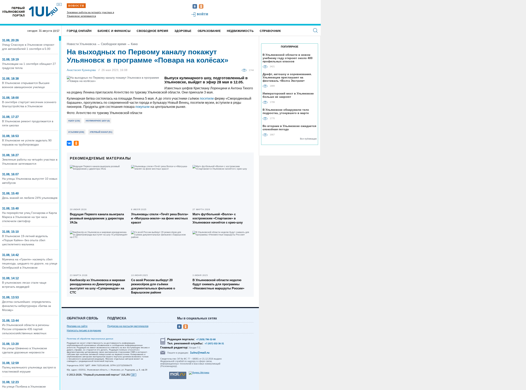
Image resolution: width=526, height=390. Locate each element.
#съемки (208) (76, 132)
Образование (209, 31)
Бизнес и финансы (114, 31)
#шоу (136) (74, 121)
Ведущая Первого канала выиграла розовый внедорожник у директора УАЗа (97, 218)
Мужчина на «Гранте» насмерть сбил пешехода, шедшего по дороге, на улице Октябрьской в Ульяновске (29, 263)
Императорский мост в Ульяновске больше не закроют (288, 95)
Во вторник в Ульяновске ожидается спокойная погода (289, 127)
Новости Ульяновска (81, 44)
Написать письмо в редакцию (84, 330)
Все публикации (308, 138)
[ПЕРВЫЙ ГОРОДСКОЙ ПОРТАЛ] (13, 11)
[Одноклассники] (76, 143)
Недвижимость (240, 31)
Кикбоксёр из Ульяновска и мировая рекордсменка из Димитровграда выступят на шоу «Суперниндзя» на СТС (97, 286)
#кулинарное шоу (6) (98, 121)
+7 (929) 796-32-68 (206, 339)
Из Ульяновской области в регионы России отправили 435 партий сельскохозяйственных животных (25, 329)
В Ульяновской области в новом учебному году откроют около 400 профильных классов (288, 58)
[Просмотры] (245, 70)
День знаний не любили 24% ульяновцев (29, 197)
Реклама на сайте (77, 326)
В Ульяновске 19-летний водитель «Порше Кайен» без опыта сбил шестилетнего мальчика (25, 240)
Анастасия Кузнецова (81, 70)
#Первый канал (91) (101, 132)
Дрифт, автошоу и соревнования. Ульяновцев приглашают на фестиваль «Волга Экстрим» (287, 77)
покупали (142, 106)
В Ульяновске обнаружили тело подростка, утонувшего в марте (286, 111)
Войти (203, 14)
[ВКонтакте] (69, 143)
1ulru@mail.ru (200, 352)
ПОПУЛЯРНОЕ (289, 46)
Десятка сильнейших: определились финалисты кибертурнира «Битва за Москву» (26, 306)
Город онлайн (79, 31)
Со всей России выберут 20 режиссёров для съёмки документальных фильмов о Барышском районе (153, 286)
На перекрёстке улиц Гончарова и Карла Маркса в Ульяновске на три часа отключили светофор (29, 217)
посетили (207, 98)
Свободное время (152, 31)
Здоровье (182, 31)
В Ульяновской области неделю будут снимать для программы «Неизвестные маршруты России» (218, 284)
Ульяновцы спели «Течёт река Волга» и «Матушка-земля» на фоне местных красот (159, 218)
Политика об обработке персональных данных (90, 339)
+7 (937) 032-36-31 (214, 343)
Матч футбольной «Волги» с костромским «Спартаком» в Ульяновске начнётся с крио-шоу (218, 218)
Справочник (270, 31)
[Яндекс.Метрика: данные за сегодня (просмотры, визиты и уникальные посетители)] (199, 373)
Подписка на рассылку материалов (127, 326)
